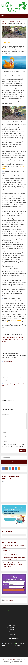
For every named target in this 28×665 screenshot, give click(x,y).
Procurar (14, 461)
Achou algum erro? (14, 638)
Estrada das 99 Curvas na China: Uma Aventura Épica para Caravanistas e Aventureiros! (14, 564)
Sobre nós (12, 625)
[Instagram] (6, 468)
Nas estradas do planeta (9, 659)
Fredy (8, 42)
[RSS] (19, 468)
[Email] (16, 468)
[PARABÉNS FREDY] (14, 390)
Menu (2, 16)
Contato (11, 627)
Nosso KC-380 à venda (10, 554)
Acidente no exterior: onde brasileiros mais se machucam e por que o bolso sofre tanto (14, 355)
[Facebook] (3, 468)
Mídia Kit (11, 629)
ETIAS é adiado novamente (11, 551)
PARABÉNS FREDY (8, 400)
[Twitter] (10, 468)
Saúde (5, 42)
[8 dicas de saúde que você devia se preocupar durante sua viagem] (14, 368)
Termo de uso (13, 632)
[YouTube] (13, 468)
